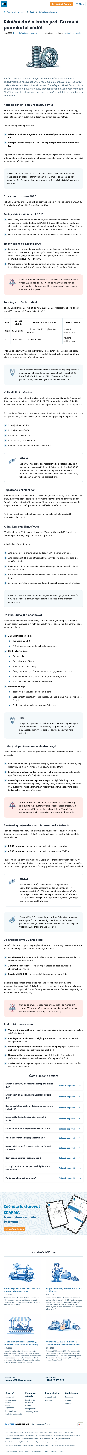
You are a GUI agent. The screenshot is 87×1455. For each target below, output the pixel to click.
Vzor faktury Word (46, 1432)
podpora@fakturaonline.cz (19, 1380)
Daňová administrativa (48, 12)
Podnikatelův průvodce (16, 12)
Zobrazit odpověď (67, 1085)
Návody (28, 1405)
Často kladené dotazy (10, 1401)
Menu (81, 4)
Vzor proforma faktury (62, 1439)
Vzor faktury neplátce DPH (49, 1442)
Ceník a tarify (10, 1397)
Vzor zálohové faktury (42, 1445)
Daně (32, 12)
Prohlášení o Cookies (40, 1451)
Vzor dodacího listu (45, 1435)
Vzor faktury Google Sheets (63, 1432)
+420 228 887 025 (54, 1380)
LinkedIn (68, 33)
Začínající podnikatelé (13, 1414)
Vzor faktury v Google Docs (14, 1435)
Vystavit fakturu (16, 1229)
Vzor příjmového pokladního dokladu (66, 1435)
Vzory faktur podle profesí (14, 1432)
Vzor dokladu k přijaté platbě (15, 1442)
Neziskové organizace (9, 1407)
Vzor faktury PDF (31, 1435)
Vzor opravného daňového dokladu (63, 1445)
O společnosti (50, 1397)
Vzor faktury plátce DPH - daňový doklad (19, 1445)
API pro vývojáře (31, 1412)
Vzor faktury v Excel (31, 1432)
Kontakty (48, 1400)
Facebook (79, 33)
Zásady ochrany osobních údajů (17, 1451)
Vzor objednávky (32, 1442)
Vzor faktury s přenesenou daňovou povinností (37, 1439)
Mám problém (30, 1409)
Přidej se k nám (11, 1411)
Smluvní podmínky (57, 1451)
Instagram (68, 1400)
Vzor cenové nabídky (12, 1439)
